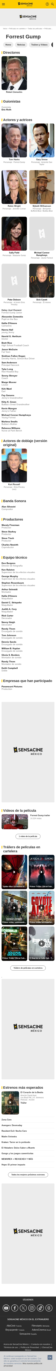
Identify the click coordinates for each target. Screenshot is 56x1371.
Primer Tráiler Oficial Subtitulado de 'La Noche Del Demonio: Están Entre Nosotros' (42, 886)
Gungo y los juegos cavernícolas (17, 1153)
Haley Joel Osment (11, 310)
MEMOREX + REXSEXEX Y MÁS (17, 1159)
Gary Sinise (41, 159)
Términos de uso (11, 1347)
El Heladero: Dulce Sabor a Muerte (18, 1148)
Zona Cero (7, 1120)
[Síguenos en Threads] (49, 1308)
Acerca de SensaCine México (16, 1344)
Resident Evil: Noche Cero (14, 1131)
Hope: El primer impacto (13, 1164)
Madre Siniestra (9, 1136)
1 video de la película (28, 836)
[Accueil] (25, 4)
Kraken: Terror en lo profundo (16, 1142)
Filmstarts (37, 1325)
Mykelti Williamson (42, 206)
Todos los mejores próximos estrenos (28, 1175)
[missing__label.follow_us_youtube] (7, 1308)
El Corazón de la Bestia (32, 1092)
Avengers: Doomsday (12, 1125)
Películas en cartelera (17, 29)
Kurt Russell (14, 484)
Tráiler (24, 1103)
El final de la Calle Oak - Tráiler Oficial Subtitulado (42, 958)
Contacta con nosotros (40, 1344)
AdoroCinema (39, 1329)
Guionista (6, 107)
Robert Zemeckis (14, 92)
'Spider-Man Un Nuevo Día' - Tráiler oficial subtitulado (14, 886)
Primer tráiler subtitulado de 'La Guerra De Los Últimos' (14, 922)
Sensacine (24, 1333)
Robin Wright (14, 206)
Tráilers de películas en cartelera (28, 968)
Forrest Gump (23, 37)
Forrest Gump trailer (40, 815)
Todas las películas (35, 29)
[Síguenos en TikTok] (41, 1308)
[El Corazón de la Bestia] (10, 1103)
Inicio (5, 29)
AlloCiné (11, 1325)
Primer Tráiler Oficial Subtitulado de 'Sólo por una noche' (14, 958)
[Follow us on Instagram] (32, 1308)
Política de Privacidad (30, 1347)
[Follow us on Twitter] (24, 1308)
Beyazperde (11, 1329)
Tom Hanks (14, 159)
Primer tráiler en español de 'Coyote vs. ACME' (42, 922)
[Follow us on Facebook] (15, 1308)
